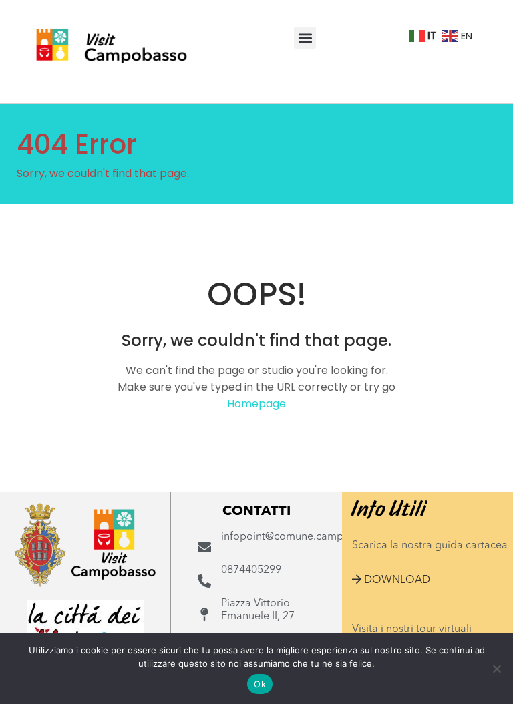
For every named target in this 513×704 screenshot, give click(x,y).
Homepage (256, 403)
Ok (260, 684)
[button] (305, 38)
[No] (496, 668)
